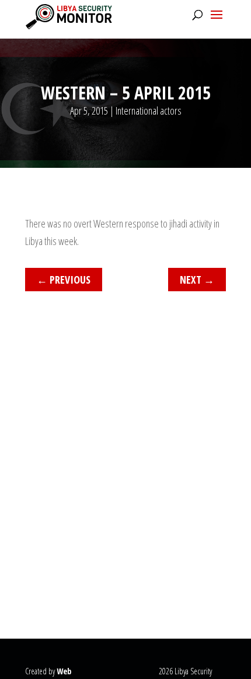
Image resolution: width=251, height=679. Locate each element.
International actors (149, 111)
